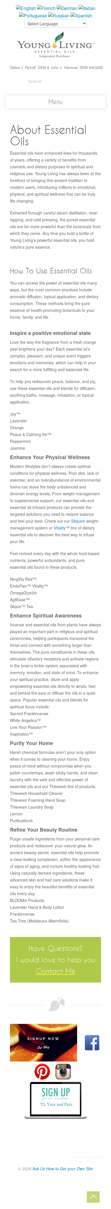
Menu (55, 101)
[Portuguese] (33, 15)
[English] (26, 7)
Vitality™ (61, 528)
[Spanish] (81, 15)
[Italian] (87, 7)
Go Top (93, 1197)
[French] (46, 7)
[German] (67, 7)
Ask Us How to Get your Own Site (62, 1168)
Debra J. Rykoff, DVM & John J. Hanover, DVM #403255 (56, 67)
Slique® (78, 521)
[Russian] (58, 15)
